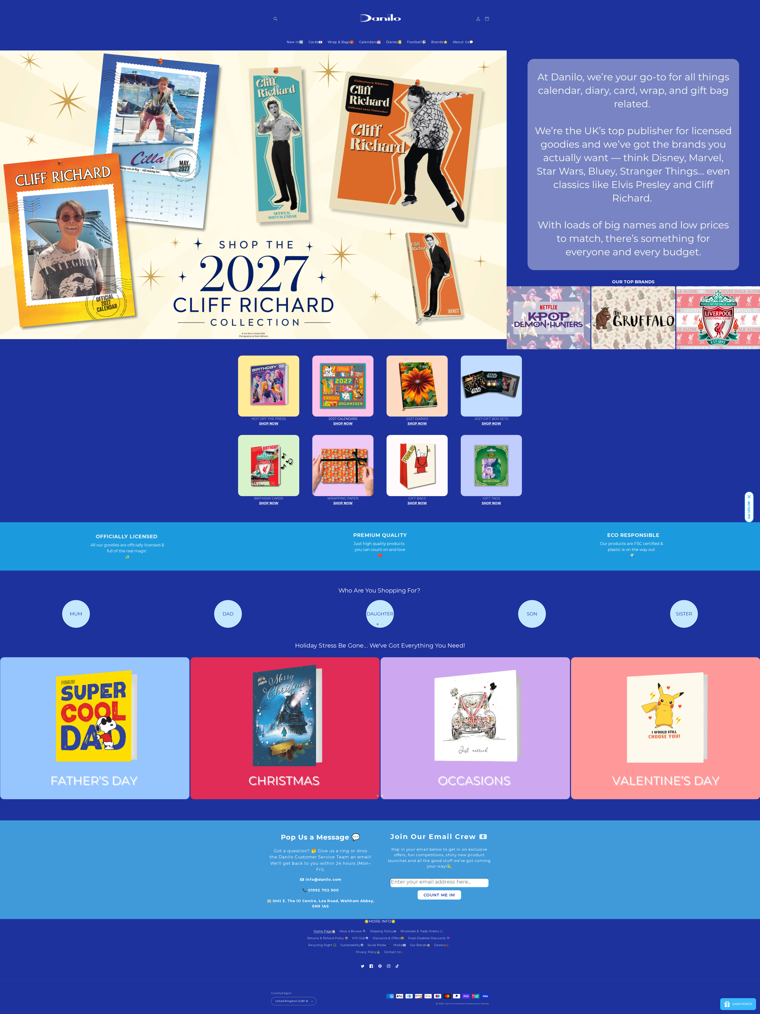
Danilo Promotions (455, 1003)
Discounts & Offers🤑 (388, 938)
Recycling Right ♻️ (322, 945)
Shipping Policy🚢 (383, 931)
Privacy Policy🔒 (368, 952)
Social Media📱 (379, 945)
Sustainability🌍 (352, 945)
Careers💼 (441, 945)
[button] (275, 18)
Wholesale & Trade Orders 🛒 (421, 931)
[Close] (749, 496)
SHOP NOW (268, 423)
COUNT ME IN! (439, 895)
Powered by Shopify (478, 1003)
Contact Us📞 (394, 952)
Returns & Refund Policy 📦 (327, 938)
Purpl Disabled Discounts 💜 (429, 938)
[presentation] (501, 318)
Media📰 (399, 945)
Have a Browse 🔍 (352, 931)
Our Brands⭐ (420, 945)
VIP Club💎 (360, 938)
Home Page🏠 (324, 931)
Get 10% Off (749, 510)
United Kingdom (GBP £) (291, 1001)
